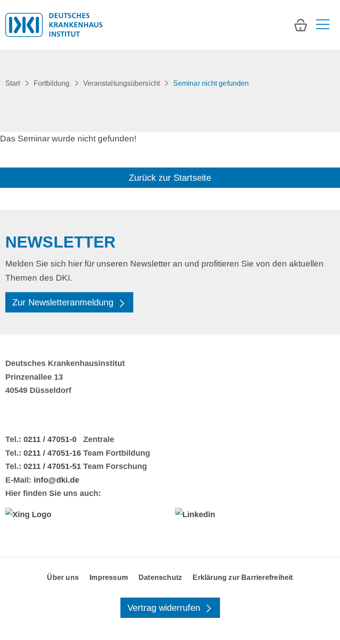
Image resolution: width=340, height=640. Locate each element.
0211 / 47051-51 (52, 466)
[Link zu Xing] (85, 514)
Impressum (108, 577)
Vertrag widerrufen (165, 608)
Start (12, 83)
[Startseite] (54, 24)
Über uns (63, 577)
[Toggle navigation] (322, 25)
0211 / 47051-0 (50, 439)
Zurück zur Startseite (170, 178)
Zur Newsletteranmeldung (64, 302)
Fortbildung (52, 83)
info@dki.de (56, 480)
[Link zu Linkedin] (255, 514)
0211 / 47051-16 (52, 453)
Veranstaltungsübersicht (121, 83)
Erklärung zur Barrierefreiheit (243, 577)
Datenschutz (160, 577)
